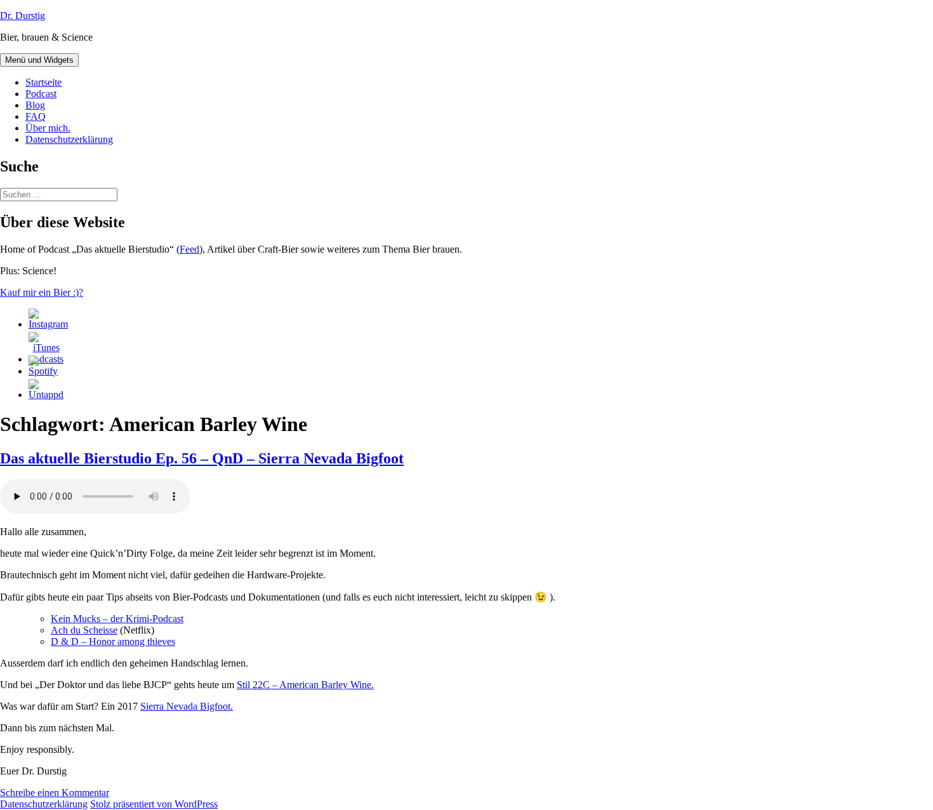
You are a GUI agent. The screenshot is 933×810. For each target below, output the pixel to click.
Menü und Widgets (39, 60)
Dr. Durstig (22, 15)
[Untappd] (46, 394)
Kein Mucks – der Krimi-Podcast (117, 618)
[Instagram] (48, 324)
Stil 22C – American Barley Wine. (305, 684)
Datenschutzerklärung (69, 139)
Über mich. (47, 128)
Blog (35, 105)
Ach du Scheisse (84, 630)
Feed (189, 249)
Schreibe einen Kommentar (54, 792)
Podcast (40, 93)
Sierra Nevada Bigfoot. (186, 706)
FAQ (35, 116)
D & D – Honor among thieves (113, 641)
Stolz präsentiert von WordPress (154, 804)
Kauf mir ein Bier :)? (41, 292)
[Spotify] (43, 371)
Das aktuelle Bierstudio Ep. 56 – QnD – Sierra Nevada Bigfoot (202, 458)
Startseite (43, 82)
